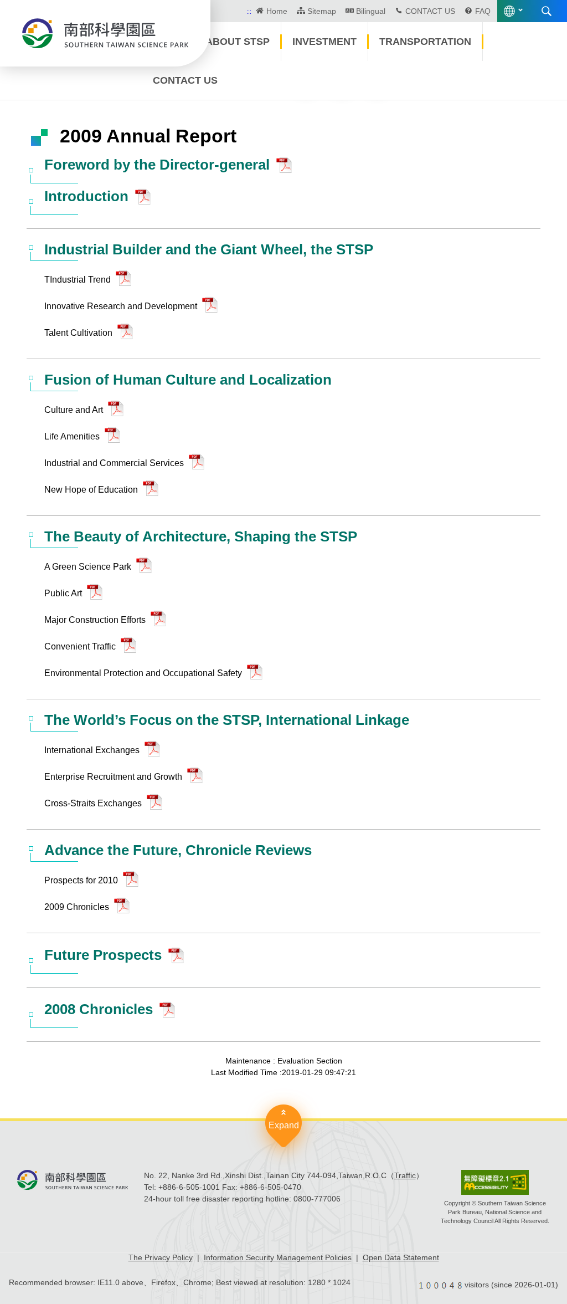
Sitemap (321, 11)
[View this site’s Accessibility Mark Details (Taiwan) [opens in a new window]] (495, 1182)
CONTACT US (430, 11)
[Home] (105, 33)
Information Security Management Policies (278, 1257)
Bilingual (370, 11)
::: (248, 11)
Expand (284, 1125)
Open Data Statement (401, 1257)
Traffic (405, 1175)
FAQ (483, 11)
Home (276, 11)
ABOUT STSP (237, 41)
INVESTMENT (324, 41)
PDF (287, 168)
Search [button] (546, 11)
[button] (306, 80)
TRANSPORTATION (425, 41)
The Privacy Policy (160, 1257)
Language (509, 11)
